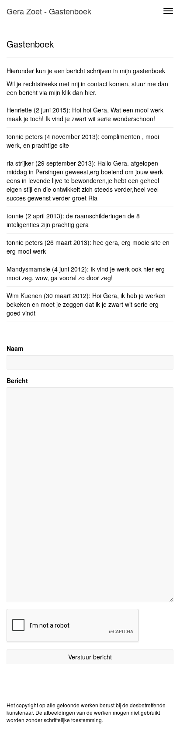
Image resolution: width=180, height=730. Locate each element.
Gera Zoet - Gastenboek (49, 11)
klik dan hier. (79, 92)
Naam (15, 348)
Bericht (17, 380)
